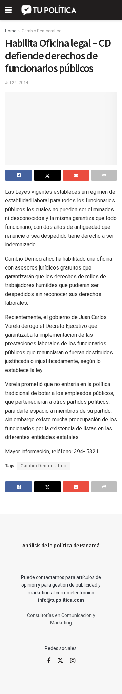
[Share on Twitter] (47, 175)
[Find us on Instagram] (72, 661)
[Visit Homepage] (49, 10)
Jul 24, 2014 (16, 82)
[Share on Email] (76, 175)
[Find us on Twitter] (60, 661)
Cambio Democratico (41, 30)
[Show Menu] (8, 10)
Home (10, 30)
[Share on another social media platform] (104, 175)
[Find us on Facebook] (48, 661)
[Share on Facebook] (18, 175)
